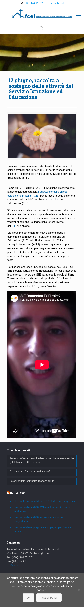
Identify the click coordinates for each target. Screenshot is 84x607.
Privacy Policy (48, 597)
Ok (28, 597)
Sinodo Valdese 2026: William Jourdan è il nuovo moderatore (42, 509)
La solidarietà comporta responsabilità (32, 480)
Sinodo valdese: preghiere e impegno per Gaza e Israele (42, 529)
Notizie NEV (17, 493)
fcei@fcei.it (57, 3)
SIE (14, 225)
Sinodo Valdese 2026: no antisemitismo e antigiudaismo (38, 519)
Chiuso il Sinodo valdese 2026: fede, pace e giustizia (45, 501)
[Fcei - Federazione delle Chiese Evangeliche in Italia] (42, 13)
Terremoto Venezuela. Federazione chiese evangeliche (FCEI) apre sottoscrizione (42, 460)
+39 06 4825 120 (34, 3)
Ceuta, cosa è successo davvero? (30, 471)
